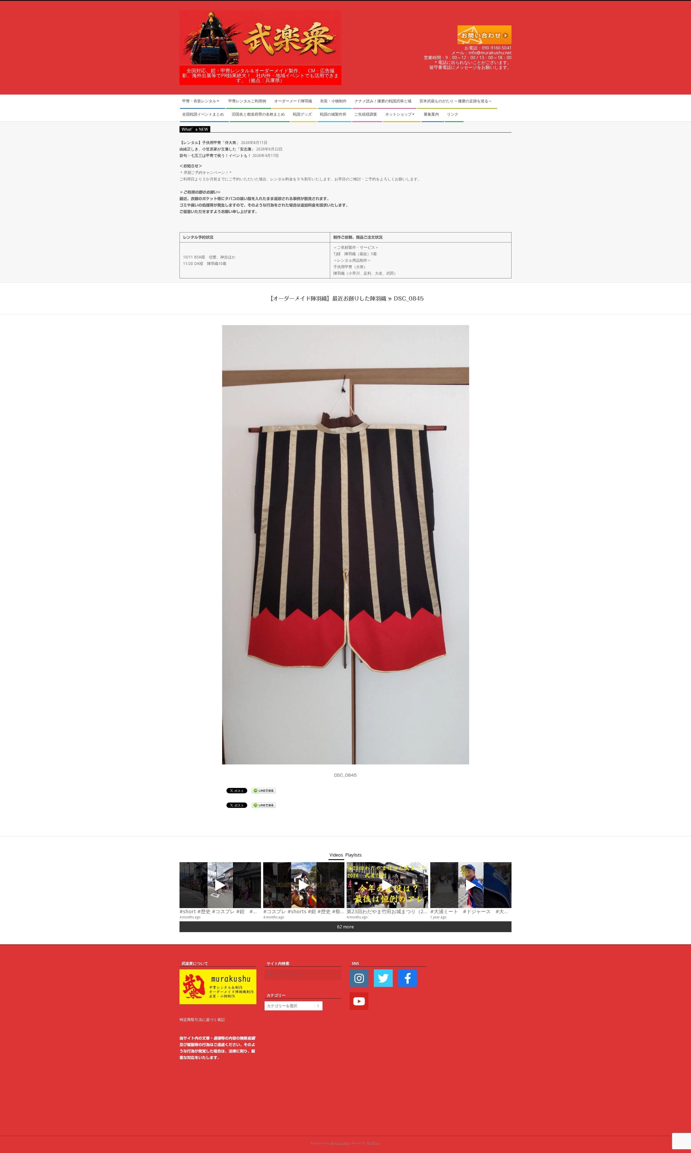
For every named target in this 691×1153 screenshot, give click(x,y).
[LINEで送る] (264, 790)
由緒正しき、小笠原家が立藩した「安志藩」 (217, 148)
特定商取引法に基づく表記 (202, 1019)
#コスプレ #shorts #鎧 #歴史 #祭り (304, 911)
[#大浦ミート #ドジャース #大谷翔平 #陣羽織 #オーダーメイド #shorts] (471, 885)
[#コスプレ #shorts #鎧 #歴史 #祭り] (304, 885)
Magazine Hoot (340, 1143)
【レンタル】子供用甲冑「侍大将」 (209, 142)
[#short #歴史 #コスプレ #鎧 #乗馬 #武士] (220, 885)
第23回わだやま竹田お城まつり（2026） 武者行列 (404, 911)
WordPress (373, 1143)
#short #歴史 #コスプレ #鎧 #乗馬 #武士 (228, 911)
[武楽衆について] (217, 972)
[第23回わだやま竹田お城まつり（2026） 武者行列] (387, 885)
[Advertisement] (473, 1041)
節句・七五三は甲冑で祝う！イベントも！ (215, 155)
